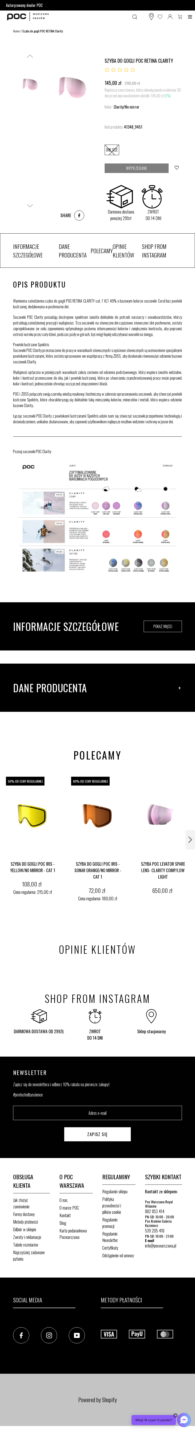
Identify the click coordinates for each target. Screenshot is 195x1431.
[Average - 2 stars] (113, 69)
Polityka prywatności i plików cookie (111, 1205)
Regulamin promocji (109, 1222)
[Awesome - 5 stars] (132, 69)
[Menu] (190, 16)
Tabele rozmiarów (25, 1245)
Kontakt (65, 1215)
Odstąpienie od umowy (118, 1255)
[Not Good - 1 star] (107, 69)
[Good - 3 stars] (119, 69)
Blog (62, 1223)
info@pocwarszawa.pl (160, 1245)
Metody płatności (25, 1222)
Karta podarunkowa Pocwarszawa (73, 1233)
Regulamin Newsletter (110, 1237)
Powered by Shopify (97, 1399)
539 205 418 (154, 1230)
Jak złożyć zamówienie (21, 1203)
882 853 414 (154, 1211)
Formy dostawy (24, 1214)
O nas (63, 1200)
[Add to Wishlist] (177, 168)
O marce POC (69, 1208)
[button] (161, 1420)
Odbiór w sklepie (24, 1229)
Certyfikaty (110, 1248)
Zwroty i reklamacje (27, 1237)
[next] (190, 839)
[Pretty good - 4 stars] (126, 69)
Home (16, 31)
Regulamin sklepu (114, 1191)
